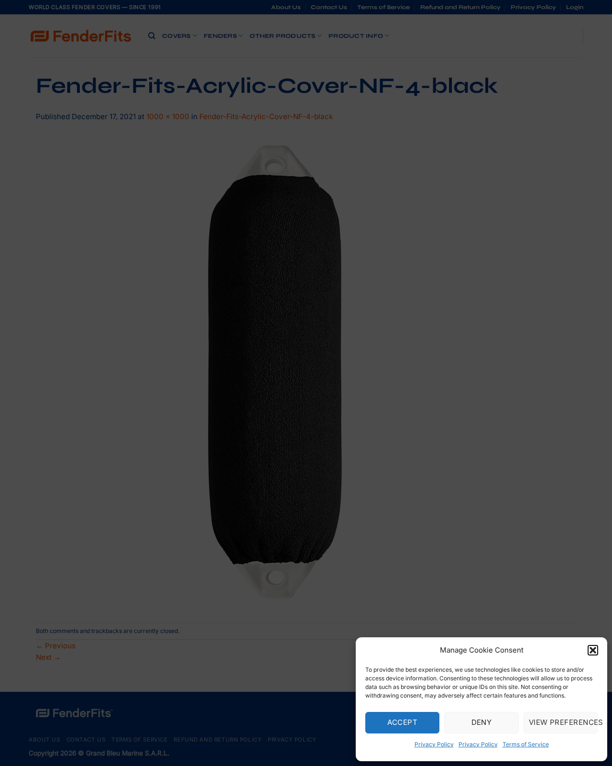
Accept (402, 722)
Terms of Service (526, 744)
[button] (593, 650)
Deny (481, 722)
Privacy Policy (434, 744)
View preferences (563, 722)
